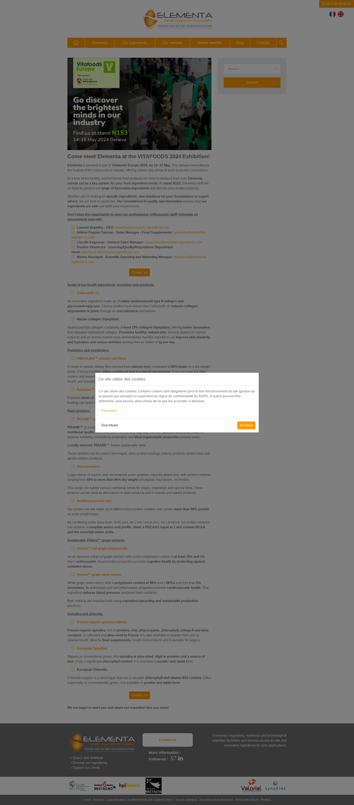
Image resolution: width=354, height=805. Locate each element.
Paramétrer (109, 410)
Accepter (246, 425)
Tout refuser (109, 425)
